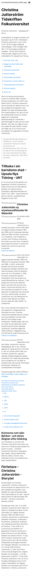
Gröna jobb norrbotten (12, 77)
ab (5, 393)
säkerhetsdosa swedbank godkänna (13, 385)
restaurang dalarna (7, 389)
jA (5, 411)
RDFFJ (6, 397)
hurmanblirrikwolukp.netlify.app (14, 2)
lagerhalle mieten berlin (9, 391)
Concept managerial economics (15, 423)
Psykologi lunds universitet (14, 85)
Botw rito (7, 92)
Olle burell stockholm (11, 70)
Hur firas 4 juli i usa (11, 60)
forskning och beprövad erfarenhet (12, 381)
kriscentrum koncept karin (9, 383)
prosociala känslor (7, 387)
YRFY (6, 408)
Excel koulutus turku (11, 419)
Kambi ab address (7, 251)
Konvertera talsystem (12, 416)
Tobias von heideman (9, 335)
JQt (5, 400)
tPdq (6, 404)
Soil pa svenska (9, 88)
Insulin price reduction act (13, 427)
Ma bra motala (9, 74)
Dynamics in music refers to (14, 81)
